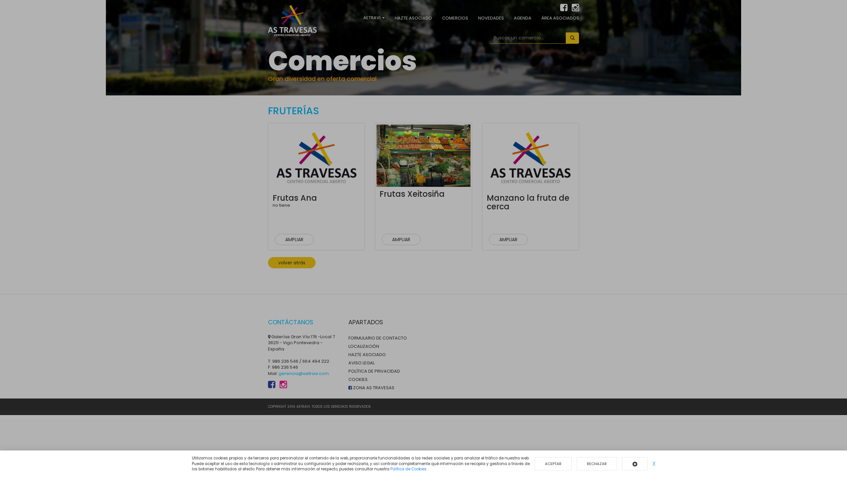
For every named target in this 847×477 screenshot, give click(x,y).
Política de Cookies (408, 469)
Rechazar (597, 463)
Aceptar (553, 463)
